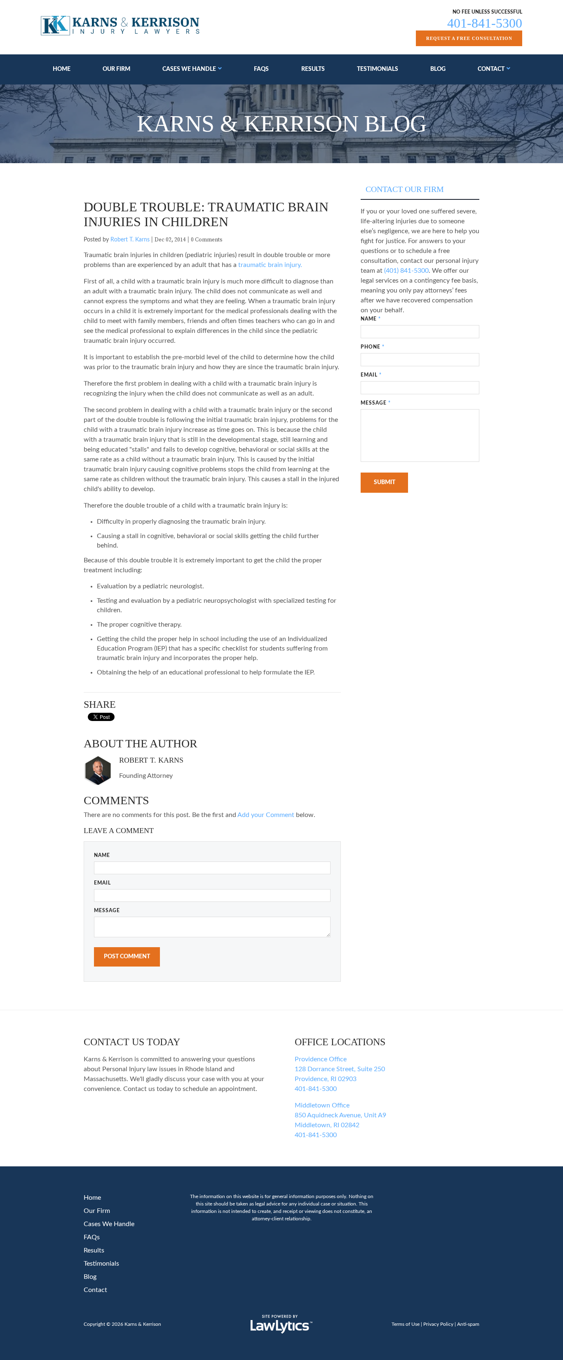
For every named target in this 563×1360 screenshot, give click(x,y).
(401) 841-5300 (406, 270)
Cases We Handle (189, 69)
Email (102, 882)
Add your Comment (265, 815)
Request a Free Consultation (469, 38)
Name (102, 855)
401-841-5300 (484, 23)
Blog (438, 69)
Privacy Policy (438, 1324)
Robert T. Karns (130, 240)
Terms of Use (406, 1324)
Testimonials (377, 69)
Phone (373, 346)
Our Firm (116, 69)
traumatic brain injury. (270, 265)
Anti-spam (468, 1324)
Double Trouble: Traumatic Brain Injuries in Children (206, 214)
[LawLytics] (281, 1324)
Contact (491, 69)
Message (107, 910)
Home (61, 69)
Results (313, 69)
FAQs (261, 69)
